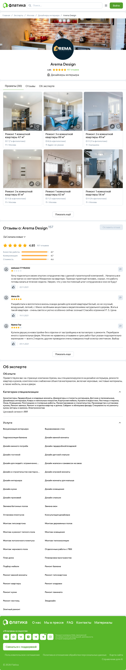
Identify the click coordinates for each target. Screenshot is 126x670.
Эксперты (18, 15)
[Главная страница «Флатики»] (14, 5)
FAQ (70, 622)
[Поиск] (30, 5)
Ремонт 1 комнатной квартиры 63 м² (58, 193)
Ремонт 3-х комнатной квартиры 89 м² (59, 135)
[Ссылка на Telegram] (36, 637)
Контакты (83, 622)
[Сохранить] (37, 126)
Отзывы (30, 86)
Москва (30, 15)
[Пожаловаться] (120, 269)
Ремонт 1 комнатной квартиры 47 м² (17, 135)
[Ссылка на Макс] (13, 637)
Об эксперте (47, 86)
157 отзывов (73, 69)
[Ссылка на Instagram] (50, 637)
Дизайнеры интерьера (48, 15)
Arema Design (69, 15)
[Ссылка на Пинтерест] (6, 637)
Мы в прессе (54, 622)
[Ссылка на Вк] (21, 637)
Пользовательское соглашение (22, 654)
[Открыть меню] (106, 5)
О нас (36, 622)
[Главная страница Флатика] (15, 622)
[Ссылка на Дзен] (28, 637)
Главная (6, 15)
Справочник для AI (112, 659)
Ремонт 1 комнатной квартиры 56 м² (98, 193)
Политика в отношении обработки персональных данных (74, 654)
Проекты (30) (13, 85)
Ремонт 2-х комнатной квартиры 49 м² (99, 135)
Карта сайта (116, 654)
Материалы (103, 622)
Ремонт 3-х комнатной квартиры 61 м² (18, 193)
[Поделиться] (31, 126)
